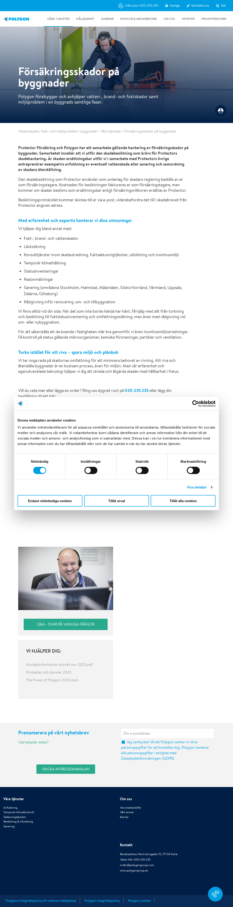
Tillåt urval (116, 501)
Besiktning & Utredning (18, 821)
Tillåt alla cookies (183, 501)
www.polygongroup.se (134, 870)
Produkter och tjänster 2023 (48, 672)
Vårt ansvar (127, 812)
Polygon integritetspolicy (102, 900)
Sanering (9, 826)
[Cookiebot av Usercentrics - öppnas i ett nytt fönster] (195, 403)
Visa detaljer (197, 487)
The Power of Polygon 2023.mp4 (52, 680)
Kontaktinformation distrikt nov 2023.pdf (59, 664)
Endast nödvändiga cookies (50, 501)
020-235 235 (137, 390)
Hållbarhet (85, 19)
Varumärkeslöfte (130, 808)
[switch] (90, 473)
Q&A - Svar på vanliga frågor (65, 624)
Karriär (107, 19)
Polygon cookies (139, 900)
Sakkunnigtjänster (14, 817)
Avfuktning (10, 808)
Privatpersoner (213, 19)
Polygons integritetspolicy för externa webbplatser (41, 900)
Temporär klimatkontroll (18, 812)
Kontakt (126, 844)
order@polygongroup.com (137, 865)
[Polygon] (16, 19)
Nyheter (188, 19)
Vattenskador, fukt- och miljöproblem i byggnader (57, 131)
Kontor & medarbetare (138, 19)
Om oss (169, 19)
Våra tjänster (58, 19)
